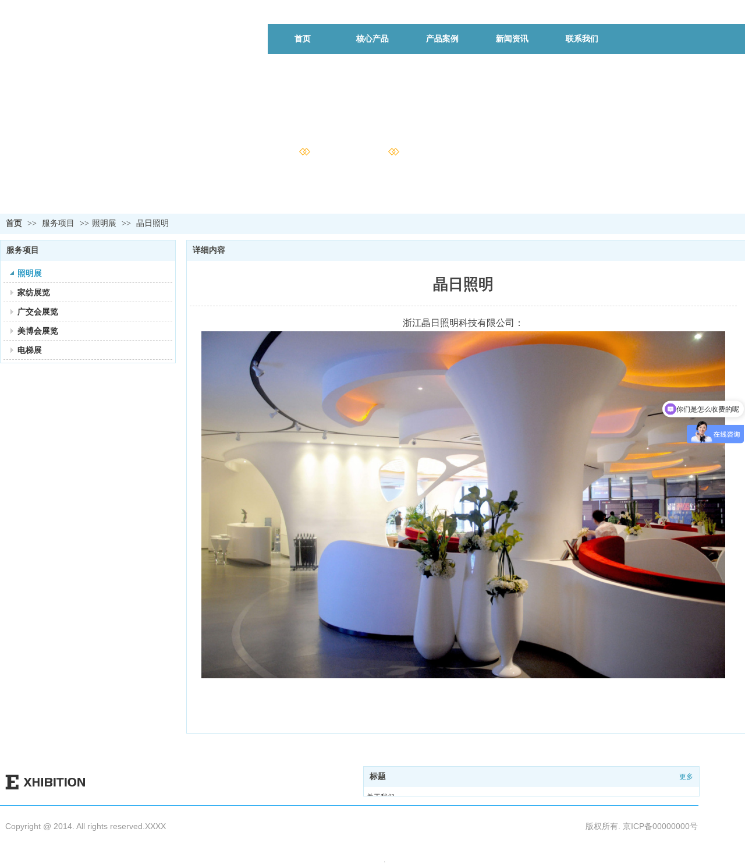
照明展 (104, 223)
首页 (14, 223)
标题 (378, 776)
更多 (686, 776)
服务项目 (59, 223)
